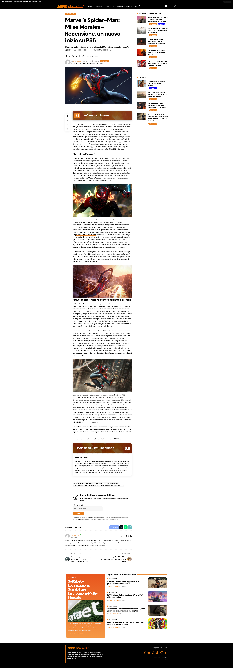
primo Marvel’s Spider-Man (85, 235)
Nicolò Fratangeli (113, 586)
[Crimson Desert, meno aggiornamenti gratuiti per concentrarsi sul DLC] (157, 582)
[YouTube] (149, 653)
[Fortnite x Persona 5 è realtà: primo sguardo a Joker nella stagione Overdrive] (141, 63)
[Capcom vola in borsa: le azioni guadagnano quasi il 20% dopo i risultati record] (141, 105)
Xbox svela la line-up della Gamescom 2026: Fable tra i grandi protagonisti (157, 94)
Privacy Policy (26, 1)
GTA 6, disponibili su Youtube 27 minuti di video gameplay (125, 596)
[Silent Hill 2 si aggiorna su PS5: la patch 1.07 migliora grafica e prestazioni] (141, 30)
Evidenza (81, 483)
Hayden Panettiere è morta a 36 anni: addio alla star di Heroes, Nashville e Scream (157, 19)
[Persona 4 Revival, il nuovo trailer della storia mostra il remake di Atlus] (157, 623)
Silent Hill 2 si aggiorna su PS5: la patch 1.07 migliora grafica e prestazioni (158, 30)
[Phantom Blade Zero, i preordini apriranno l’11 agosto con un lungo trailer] (141, 41)
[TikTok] (157, 653)
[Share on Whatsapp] (73, 56)
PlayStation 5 (93, 486)
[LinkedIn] (131, 536)
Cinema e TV (161, 24)
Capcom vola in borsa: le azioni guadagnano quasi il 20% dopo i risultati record (157, 105)
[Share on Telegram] (76, 56)
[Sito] (124, 536)
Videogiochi (71, 14)
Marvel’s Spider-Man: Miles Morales (111, 486)
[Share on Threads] (79, 56)
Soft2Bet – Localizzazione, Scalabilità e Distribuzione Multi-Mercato (82, 589)
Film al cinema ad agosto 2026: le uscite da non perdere (156, 83)
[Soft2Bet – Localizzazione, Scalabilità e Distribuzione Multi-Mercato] (85, 611)
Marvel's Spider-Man (80, 486)
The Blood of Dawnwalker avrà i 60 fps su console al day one (156, 52)
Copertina (89, 483)
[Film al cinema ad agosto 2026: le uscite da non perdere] (141, 83)
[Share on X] (69, 56)
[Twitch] (161, 653)
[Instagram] (128, 536)
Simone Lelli (77, 61)
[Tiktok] (165, 653)
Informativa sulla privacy (83, 519)
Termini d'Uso (36, 1)
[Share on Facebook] (66, 56)
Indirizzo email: (78, 505)
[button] (227, 2)
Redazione (72, 633)
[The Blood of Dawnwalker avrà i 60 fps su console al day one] (141, 52)
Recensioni (104, 61)
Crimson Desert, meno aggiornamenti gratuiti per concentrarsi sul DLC (123, 582)
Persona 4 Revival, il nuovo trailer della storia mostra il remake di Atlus (125, 623)
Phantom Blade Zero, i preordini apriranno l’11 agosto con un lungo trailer (157, 41)
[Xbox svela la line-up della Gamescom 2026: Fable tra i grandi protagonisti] (141, 94)
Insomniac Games (112, 483)
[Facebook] (126, 536)
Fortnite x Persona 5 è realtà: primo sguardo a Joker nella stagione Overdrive (157, 63)
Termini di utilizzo (93, 517)
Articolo (73, 577)
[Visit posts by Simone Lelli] (67, 536)
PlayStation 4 (99, 483)
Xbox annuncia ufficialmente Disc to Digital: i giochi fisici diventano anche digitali (126, 609)
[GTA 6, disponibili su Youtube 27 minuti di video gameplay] (157, 596)
